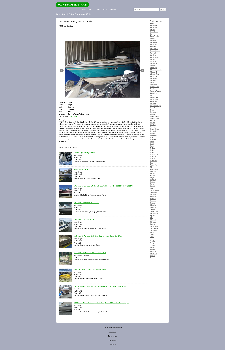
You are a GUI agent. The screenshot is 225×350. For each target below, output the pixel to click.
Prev (62, 70)
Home (83, 9)
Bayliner (153, 40)
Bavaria (152, 38)
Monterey (153, 161)
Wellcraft (153, 251)
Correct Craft (154, 87)
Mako (152, 150)
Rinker (152, 182)
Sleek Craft (154, 211)
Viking (152, 247)
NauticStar (153, 165)
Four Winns (154, 108)
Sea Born (153, 192)
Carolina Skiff (154, 57)
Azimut (152, 30)
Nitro (151, 167)
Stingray (153, 222)
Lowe (152, 142)
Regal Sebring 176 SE (81, 169)
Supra (152, 232)
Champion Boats (155, 70)
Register (113, 9)
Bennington (154, 44)
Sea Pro (153, 197)
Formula (153, 112)
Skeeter (153, 209)
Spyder (152, 216)
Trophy (152, 245)
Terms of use (112, 336)
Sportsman (154, 213)
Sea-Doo (153, 194)
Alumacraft (154, 25)
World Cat (153, 254)
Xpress (152, 256)
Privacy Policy (112, 340)
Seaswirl (153, 203)
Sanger (152, 184)
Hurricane (153, 127)
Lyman (152, 146)
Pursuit (152, 173)
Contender (153, 85)
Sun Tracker (154, 228)
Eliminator (153, 101)
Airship (152, 23)
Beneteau (153, 42)
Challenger (153, 68)
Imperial (153, 131)
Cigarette (153, 80)
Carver (152, 59)
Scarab (152, 186)
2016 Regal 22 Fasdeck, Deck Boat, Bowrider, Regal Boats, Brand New (98, 236)
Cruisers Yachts (155, 91)
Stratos (152, 224)
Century (153, 66)
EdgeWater (154, 99)
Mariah (152, 152)
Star (151, 218)
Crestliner (153, 89)
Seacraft (153, 201)
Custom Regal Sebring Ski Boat (84, 153)
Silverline (153, 205)
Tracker (152, 241)
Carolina (153, 55)
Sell (89, 9)
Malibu (152, 148)
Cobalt (152, 82)
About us (112, 332)
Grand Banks (154, 116)
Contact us (112, 344)
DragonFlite (154, 97)
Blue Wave (154, 49)
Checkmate (154, 76)
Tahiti (152, 235)
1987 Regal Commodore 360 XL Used (86, 203)
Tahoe (152, 237)
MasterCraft (154, 154)
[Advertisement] (102, 34)
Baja (151, 34)
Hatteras (153, 120)
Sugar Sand (154, 226)
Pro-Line (153, 171)
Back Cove (154, 32)
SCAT (152, 188)
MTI (151, 163)
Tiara (152, 239)
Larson (152, 137)
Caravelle (153, 53)
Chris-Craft (154, 78)
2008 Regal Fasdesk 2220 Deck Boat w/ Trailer (90, 269)
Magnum (153, 156)
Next (142, 70)
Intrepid (152, 133)
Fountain (153, 104)
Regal (152, 178)
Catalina (153, 61)
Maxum (152, 159)
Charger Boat (154, 74)
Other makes (154, 169)
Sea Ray (153, 199)
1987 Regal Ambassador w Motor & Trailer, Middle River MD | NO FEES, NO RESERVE (103, 186)
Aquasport (153, 28)
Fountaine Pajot (155, 106)
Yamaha (153, 258)
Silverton (153, 207)
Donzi (152, 95)
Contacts (97, 9)
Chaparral (153, 72)
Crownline (153, 93)
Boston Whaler (155, 51)
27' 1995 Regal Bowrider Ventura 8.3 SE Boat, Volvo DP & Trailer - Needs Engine (101, 303)
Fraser (152, 110)
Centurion (153, 63)
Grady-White (154, 118)
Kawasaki (153, 135)
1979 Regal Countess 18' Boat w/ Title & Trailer (90, 253)
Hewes (152, 123)
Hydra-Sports (154, 129)
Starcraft (153, 220)
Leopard (153, 139)
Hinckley (153, 125)
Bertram (153, 47)
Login (105, 9)
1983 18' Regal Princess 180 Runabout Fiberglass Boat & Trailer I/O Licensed (100, 286)
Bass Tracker (154, 36)
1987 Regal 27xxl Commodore (84, 219)
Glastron (153, 114)
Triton (152, 243)
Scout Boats (154, 190)
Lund (152, 144)
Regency (153, 180)
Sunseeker (154, 230)
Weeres (152, 249)
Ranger (152, 175)
